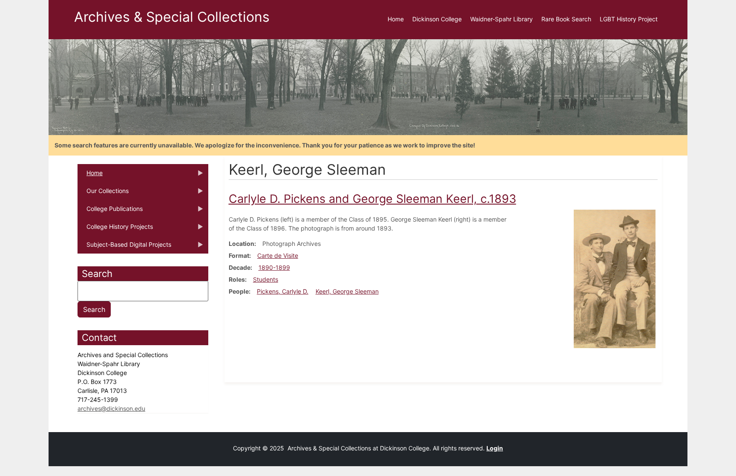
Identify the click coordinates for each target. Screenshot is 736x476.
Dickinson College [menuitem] (437, 19)
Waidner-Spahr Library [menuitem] (501, 19)
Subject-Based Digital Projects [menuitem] (124, 247)
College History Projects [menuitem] (115, 229)
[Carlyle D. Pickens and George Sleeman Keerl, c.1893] (615, 278)
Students (265, 279)
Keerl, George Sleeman (347, 291)
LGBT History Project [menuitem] (629, 19)
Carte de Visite (277, 255)
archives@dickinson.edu (111, 408)
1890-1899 (274, 267)
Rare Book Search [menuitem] (566, 19)
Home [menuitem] (396, 19)
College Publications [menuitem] (110, 211)
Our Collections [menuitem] (103, 193)
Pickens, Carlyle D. (282, 291)
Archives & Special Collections (172, 17)
